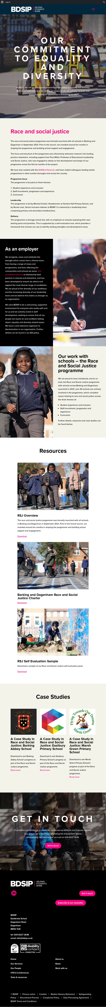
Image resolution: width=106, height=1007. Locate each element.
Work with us (61, 968)
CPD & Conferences (20, 972)
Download (22, 536)
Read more (16, 770)
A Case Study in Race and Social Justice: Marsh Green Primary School (81, 745)
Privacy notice (28, 994)
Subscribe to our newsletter (70, 902)
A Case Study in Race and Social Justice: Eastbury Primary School (52, 743)
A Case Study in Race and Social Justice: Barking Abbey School (23, 743)
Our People (16, 968)
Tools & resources (19, 977)
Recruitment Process (29, 997)
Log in (7, 2)
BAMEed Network (46, 169)
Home (13, 959)
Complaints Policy (51, 997)
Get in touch (53, 845)
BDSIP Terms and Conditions (23, 1001)
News (58, 963)
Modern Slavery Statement (63, 994)
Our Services (17, 963)
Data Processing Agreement (76, 997)
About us (59, 959)
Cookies (43, 994)
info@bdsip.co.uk (25, 938)
